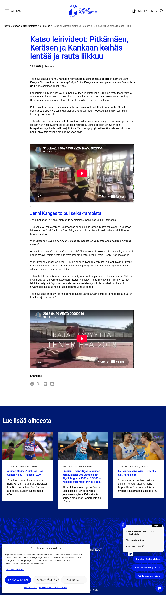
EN (151, 11)
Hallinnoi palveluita (15, 570)
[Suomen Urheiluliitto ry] (83, 11)
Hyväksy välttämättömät (47, 579)
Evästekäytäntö (30, 587)
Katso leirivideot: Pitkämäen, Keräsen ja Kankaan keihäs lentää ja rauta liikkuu (92, 26)
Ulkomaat (45, 26)
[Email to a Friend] (45, 384)
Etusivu (6, 26)
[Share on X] (39, 384)
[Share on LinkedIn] (52, 384)
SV (155, 11)
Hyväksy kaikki (18, 579)
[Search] (162, 11)
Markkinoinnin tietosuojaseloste (53, 587)
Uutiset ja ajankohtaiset (25, 26)
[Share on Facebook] (32, 384)
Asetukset (74, 579)
